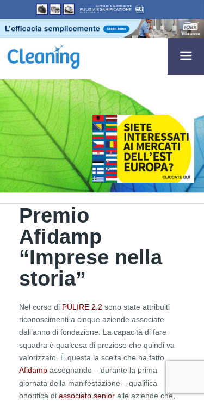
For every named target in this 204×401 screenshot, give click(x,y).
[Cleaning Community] (43, 55)
